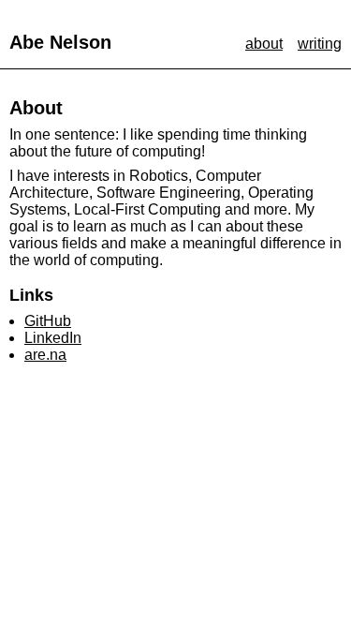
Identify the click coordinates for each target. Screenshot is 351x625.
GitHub (47, 321)
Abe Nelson (60, 42)
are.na (45, 355)
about (264, 44)
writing (320, 44)
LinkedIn (52, 338)
